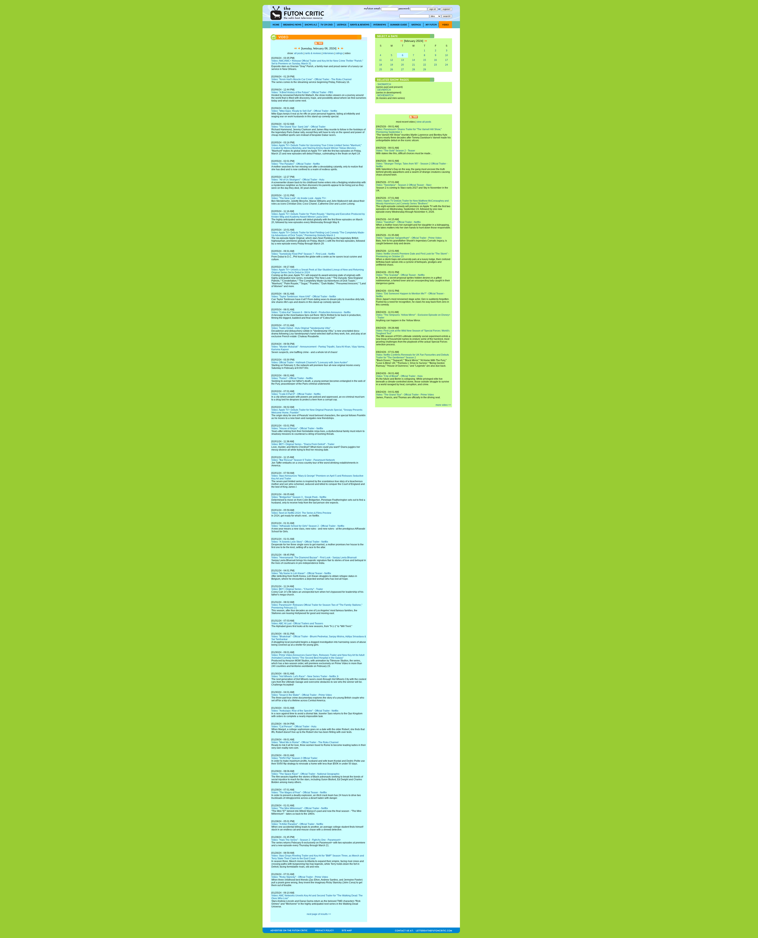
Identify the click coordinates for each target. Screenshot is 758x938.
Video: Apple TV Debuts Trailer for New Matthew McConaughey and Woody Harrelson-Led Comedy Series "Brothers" (412, 202)
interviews (328, 53)
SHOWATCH (384, 84)
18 (380, 64)
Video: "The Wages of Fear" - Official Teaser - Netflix (299, 792)
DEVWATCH (384, 89)
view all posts (424, 121)
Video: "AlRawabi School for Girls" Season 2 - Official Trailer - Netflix (307, 526)
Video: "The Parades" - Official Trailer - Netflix (295, 163)
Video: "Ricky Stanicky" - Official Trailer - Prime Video (299, 877)
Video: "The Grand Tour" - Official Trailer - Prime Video (405, 394)
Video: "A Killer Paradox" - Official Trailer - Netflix (297, 824)
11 (380, 60)
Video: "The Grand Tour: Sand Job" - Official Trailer (298, 126)
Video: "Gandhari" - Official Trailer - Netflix (398, 222)
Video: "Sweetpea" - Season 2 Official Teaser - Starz (404, 185)
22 (424, 64)
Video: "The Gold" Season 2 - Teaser (395, 150)
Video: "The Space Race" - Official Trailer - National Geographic (305, 774)
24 (446, 64)
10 (446, 55)
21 (413, 64)
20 (402, 64)
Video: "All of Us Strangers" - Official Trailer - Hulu (297, 179)
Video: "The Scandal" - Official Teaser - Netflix (400, 275)
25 (380, 69)
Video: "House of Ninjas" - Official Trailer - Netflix (297, 428)
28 (413, 69)
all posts (298, 53)
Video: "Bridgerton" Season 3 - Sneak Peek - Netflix (298, 497)
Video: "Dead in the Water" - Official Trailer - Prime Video (301, 695)
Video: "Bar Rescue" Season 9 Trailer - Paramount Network (303, 460)
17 (446, 60)
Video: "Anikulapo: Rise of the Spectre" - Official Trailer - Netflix (304, 710)
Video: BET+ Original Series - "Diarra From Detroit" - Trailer (302, 444)
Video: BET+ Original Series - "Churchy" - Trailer (297, 589)
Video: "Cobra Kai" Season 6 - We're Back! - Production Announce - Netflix (311, 312)
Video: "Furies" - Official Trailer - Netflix (292, 378)
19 (391, 64)
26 (391, 69)
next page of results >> (319, 914)
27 (402, 69)
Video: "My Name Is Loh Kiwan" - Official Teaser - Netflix (301, 573)
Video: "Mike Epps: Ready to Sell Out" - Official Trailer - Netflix (304, 111)
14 (413, 60)
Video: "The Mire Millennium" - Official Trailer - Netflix (299, 808)
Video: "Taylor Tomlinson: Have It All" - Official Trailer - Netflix (303, 296)
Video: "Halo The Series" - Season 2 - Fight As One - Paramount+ (306, 839)
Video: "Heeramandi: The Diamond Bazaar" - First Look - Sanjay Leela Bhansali (314, 557)
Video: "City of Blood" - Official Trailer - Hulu (399, 376)
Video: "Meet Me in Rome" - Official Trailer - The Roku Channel (305, 742)
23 (435, 64)
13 (402, 60)
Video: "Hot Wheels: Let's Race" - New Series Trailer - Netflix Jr (305, 676)
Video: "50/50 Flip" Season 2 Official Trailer (294, 758)
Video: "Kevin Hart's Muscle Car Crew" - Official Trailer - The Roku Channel (311, 79)
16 (435, 60)
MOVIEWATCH (385, 95)
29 (424, 69)
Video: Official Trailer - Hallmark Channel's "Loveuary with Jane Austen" (309, 362)
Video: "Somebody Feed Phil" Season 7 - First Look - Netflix (303, 254)
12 (391, 60)
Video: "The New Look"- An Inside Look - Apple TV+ (298, 198)
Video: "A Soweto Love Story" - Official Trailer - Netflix (299, 541)
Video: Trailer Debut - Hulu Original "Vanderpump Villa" (300, 328)
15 (424, 60)
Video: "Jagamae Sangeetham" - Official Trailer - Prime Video (409, 238)
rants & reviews (313, 53)
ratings (339, 53)
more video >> (443, 405)
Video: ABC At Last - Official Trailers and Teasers (297, 623)
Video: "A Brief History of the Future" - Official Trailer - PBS (302, 92)
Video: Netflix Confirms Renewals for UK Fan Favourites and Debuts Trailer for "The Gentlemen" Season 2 (412, 356)
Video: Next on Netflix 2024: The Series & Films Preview (301, 513)
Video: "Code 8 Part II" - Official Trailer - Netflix (296, 394)
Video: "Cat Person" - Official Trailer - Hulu (293, 726)
